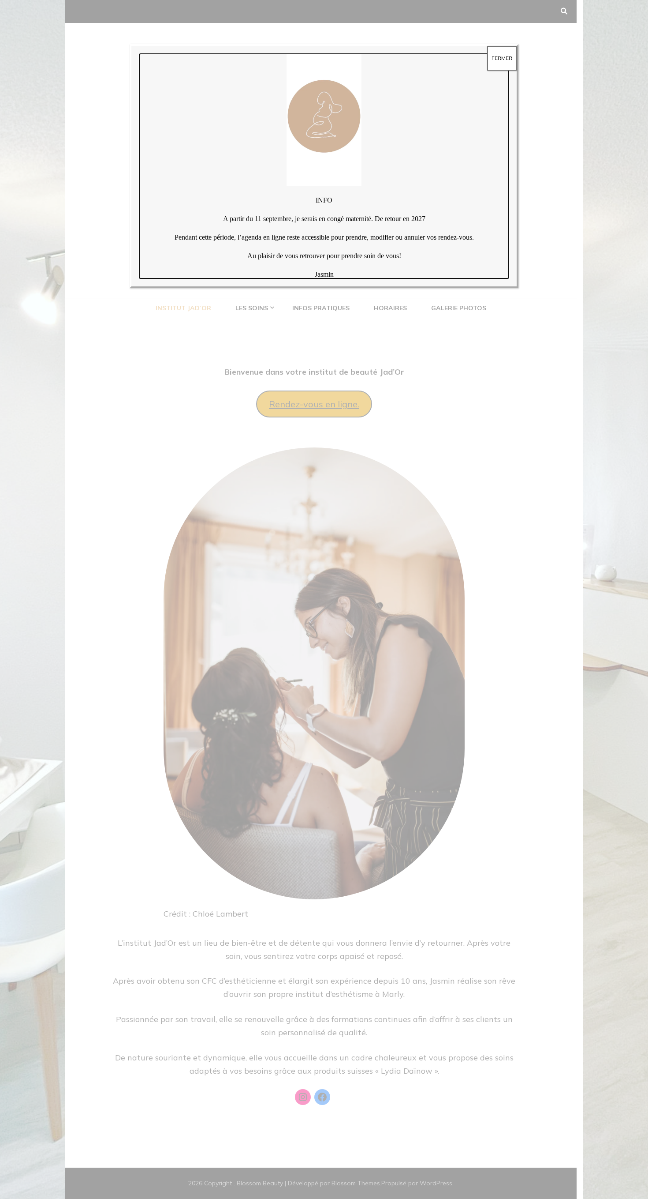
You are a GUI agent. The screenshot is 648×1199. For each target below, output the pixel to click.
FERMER (502, 58)
